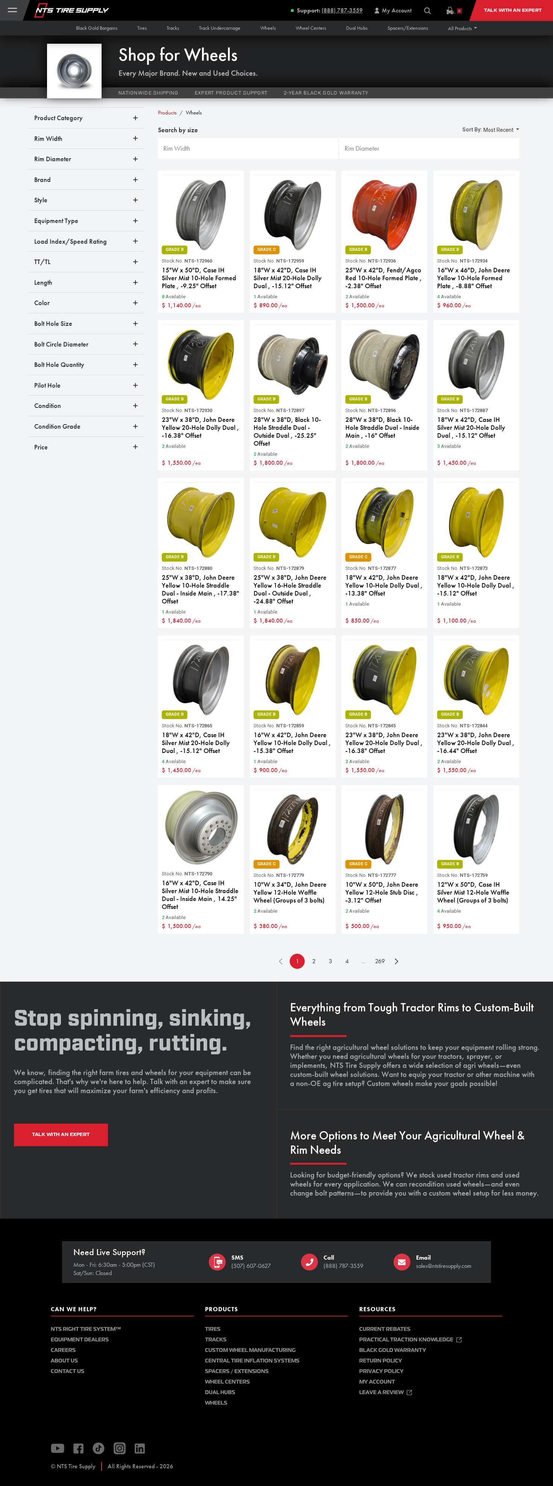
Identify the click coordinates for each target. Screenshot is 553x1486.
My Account (377, 1382)
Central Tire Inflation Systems (252, 1361)
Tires (212, 1329)
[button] (462, 28)
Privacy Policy (381, 1371)
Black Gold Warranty (392, 1350)
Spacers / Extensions (237, 1371)
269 (380, 961)
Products (167, 112)
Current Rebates (384, 1329)
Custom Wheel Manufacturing (250, 1350)
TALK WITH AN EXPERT (61, 1135)
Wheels (216, 1403)
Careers (63, 1350)
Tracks (215, 1339)
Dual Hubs (220, 1392)
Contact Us (67, 1371)
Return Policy (380, 1361)
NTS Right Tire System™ (86, 1329)
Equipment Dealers (80, 1339)
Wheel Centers (227, 1382)
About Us (64, 1361)
